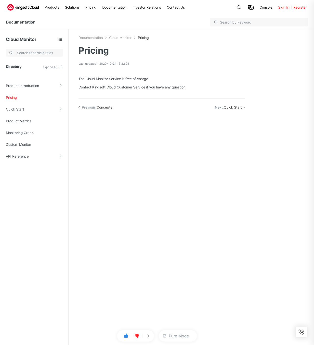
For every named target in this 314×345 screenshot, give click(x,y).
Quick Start (15, 109)
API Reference (17, 156)
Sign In (283, 7)
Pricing (90, 7)
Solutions (72, 7)
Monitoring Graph (20, 133)
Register (300, 7)
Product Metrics (18, 121)
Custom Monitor (18, 144)
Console (266, 7)
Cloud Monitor (21, 39)
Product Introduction (22, 86)
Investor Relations (146, 7)
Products (52, 7)
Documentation (114, 7)
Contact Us (176, 7)
